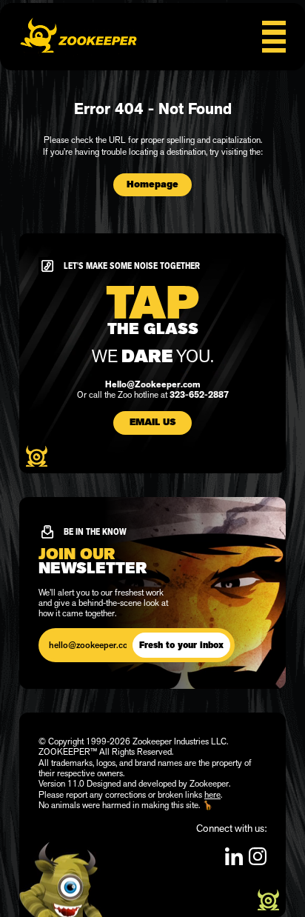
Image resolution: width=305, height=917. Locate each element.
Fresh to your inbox (181, 645)
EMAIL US (152, 422)
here (212, 795)
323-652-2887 (199, 395)
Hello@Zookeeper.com (152, 384)
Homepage (152, 184)
